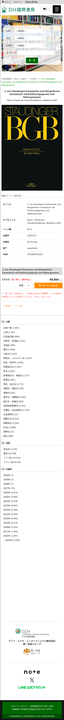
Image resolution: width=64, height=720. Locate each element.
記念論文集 (8, 336)
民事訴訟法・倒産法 (12, 375)
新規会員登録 (31, 2)
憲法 (5, 349)
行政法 (6, 354)
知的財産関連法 (10, 406)
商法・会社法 (9, 384)
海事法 (6, 431)
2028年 (6, 484)
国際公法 (7, 419)
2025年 (6, 497)
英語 (5, 453)
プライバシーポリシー (19, 706)
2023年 (6, 505)
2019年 (6, 523)
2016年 (6, 536)
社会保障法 (8, 414)
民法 (5, 371)
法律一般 (7, 328)
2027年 (6, 488)
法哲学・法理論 (10, 341)
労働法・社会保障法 (12, 410)
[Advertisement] (32, 586)
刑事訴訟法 (8, 367)
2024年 (6, 501)
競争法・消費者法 (11, 397)
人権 (5, 332)
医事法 (6, 380)
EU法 (5, 427)
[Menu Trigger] (57, 9)
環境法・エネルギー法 (13, 358)
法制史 (6, 345)
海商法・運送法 (10, 388)
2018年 (6, 527)
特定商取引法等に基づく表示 (41, 706)
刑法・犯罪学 (9, 362)
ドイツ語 (18, 306)
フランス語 (8, 462)
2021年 (6, 514)
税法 (5, 436)
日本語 (6, 449)
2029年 (6, 479)
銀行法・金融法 (10, 401)
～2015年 (7, 306)
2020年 (6, 518)
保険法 (6, 393)
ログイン (18, 2)
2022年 (6, 510)
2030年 (6, 475)
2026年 (6, 492)
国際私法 (7, 423)
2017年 (6, 531)
